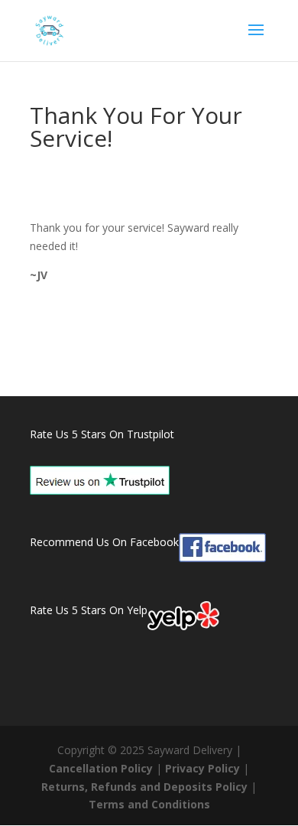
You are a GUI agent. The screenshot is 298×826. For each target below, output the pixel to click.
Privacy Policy (202, 768)
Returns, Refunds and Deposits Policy (144, 786)
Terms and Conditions (149, 804)
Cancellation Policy (101, 768)
